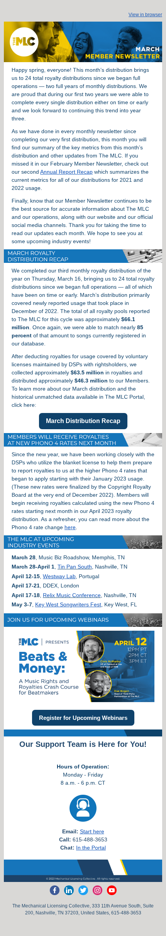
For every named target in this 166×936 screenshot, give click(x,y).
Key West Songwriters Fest (68, 604)
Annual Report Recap (66, 172)
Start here (92, 831)
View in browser (145, 14)
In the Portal (91, 848)
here (70, 527)
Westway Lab (59, 576)
